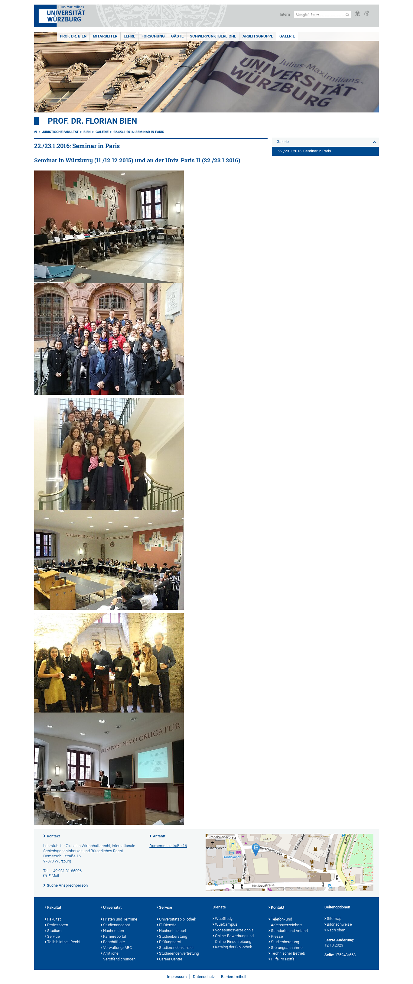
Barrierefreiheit (233, 976)
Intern (285, 14)
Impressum (177, 976)
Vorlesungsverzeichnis (234, 930)
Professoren (57, 925)
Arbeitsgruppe (257, 36)
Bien (87, 132)
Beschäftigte (114, 942)
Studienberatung (173, 936)
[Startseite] (35, 132)
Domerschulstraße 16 (168, 845)
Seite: (329, 955)
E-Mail (53, 875)
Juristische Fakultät (60, 132)
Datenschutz (204, 976)
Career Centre (170, 959)
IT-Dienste (168, 925)
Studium (54, 930)
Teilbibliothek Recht (63, 942)
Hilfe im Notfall (283, 959)
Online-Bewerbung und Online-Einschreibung (234, 939)
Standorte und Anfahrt (289, 930)
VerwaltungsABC (117, 947)
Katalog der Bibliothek (233, 947)
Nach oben (336, 930)
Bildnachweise (339, 924)
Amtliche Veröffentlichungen (119, 956)
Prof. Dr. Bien (73, 36)
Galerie (287, 36)
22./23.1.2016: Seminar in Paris (138, 132)
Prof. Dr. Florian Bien (92, 120)
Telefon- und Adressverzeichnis (286, 922)
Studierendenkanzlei (176, 947)
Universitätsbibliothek (177, 919)
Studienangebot (116, 925)
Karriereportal (114, 936)
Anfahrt (159, 836)
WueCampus (226, 924)
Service (53, 936)
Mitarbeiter (105, 36)
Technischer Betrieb (288, 953)
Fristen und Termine (120, 919)
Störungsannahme (287, 947)
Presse (277, 936)
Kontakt (53, 836)
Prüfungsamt (170, 942)
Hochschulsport (172, 930)
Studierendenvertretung (179, 953)
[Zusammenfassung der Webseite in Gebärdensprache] (366, 14)
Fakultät (54, 907)
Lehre (129, 36)
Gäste (177, 36)
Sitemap (334, 918)
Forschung (153, 36)
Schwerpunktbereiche (213, 36)
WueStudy (224, 918)
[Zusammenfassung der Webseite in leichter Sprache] (357, 14)
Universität (112, 907)
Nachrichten (113, 930)
